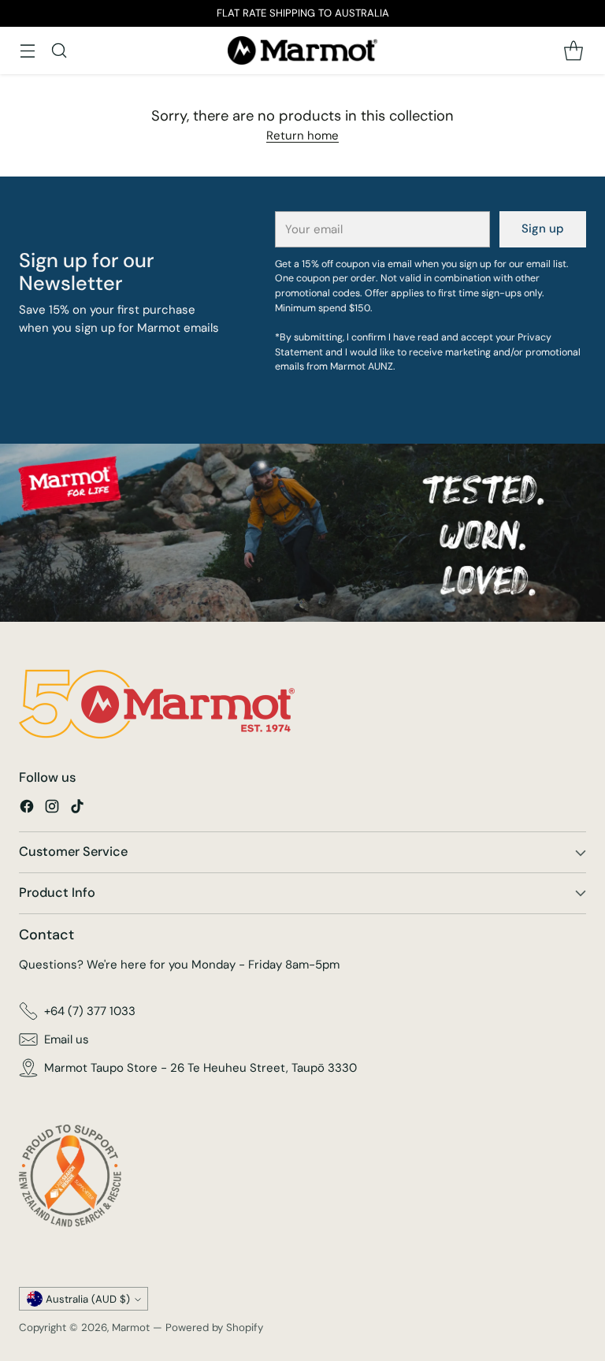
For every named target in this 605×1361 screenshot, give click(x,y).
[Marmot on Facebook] (26, 809)
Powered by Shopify (214, 1327)
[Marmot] (302, 50)
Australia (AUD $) (88, 1299)
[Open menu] (27, 50)
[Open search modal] (59, 50)
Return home (302, 135)
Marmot (131, 1327)
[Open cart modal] (573, 50)
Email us (66, 1039)
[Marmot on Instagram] (52, 809)
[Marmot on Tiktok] (77, 809)
